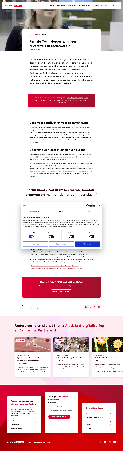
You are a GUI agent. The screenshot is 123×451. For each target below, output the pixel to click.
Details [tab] (61, 211)
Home (52, 5)
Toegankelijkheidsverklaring (94, 417)
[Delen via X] (90, 307)
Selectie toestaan (61, 244)
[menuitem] (52, 5)
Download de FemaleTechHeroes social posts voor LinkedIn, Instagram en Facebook (56, 268)
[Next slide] (114, 357)
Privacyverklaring (91, 421)
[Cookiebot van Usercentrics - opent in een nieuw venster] (87, 205)
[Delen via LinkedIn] (86, 307)
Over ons (97, 5)
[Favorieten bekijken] (113, 5)
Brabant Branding (16, 428)
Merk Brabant (73, 5)
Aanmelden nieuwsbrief (58, 417)
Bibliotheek (14, 421)
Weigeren (36, 244)
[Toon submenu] (78, 5)
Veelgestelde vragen (92, 414)
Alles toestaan (87, 244)
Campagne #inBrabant (37, 330)
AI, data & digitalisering (84, 326)
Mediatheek (61, 5)
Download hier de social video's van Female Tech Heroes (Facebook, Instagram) (55, 266)
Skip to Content (61, 10)
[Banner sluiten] (99, 205)
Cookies (88, 425)
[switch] (51, 236)
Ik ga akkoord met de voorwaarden (61, 411)
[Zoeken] (117, 5)
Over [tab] (88, 211)
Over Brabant (87, 5)
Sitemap (88, 428)
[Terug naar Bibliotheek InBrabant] (31, 34)
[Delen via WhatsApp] (94, 307)
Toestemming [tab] (34, 211)
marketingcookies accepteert (77, 98)
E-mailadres (52, 402)
